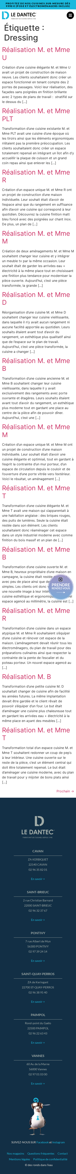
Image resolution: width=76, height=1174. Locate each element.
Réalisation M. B (26, 677)
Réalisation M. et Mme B (36, 364)
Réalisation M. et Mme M (36, 237)
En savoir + (38, 879)
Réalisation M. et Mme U (36, 53)
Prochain (65, 791)
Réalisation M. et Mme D (36, 298)
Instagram (58, 1142)
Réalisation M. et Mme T (36, 492)
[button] (60, 579)
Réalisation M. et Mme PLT (36, 115)
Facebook (42, 1142)
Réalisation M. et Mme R (36, 176)
